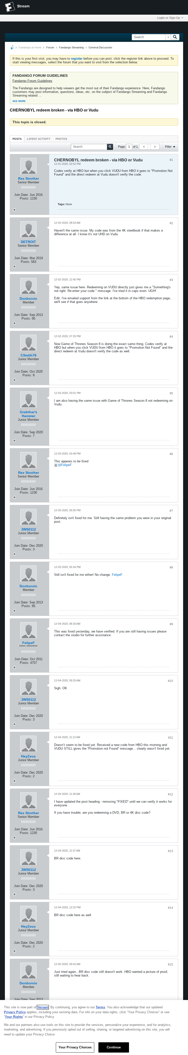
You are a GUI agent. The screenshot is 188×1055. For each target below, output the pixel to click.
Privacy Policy (15, 1012)
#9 (171, 624)
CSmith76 (28, 355)
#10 (170, 681)
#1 (171, 160)
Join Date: (21, 195)
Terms (100, 1007)
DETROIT (28, 242)
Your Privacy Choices (75, 1047)
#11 (170, 737)
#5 (171, 393)
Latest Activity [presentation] (38, 138)
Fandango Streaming (71, 47)
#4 (171, 336)
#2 (171, 223)
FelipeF (66, 465)
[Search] (175, 37)
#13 (170, 851)
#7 (171, 510)
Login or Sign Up (168, 18)
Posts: (24, 198)
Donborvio (28, 298)
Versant (42, 1007)
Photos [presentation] (61, 138)
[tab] (17, 138)
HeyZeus (28, 756)
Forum (50, 47)
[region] (94, 1027)
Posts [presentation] (17, 138)
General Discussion (100, 47)
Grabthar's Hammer (28, 414)
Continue (114, 1047)
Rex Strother (28, 178)
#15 (170, 964)
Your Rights (14, 1017)
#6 (171, 454)
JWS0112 (28, 529)
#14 (170, 908)
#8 (171, 567)
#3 (171, 280)
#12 (170, 794)
